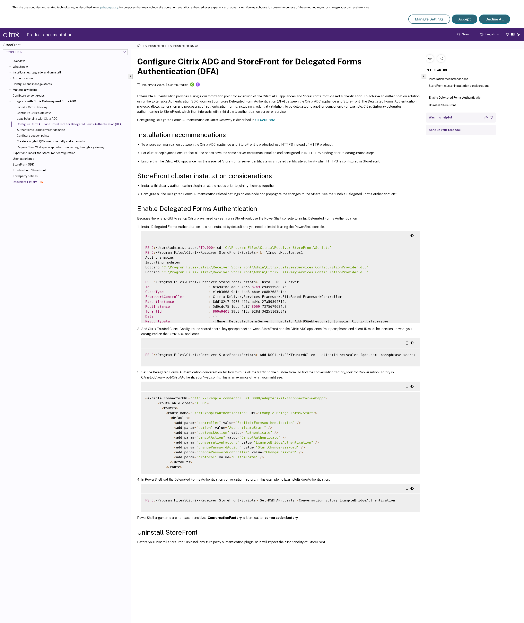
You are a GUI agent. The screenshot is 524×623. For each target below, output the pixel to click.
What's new (20, 66)
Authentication (23, 78)
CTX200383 (265, 120)
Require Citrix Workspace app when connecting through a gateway (60, 147)
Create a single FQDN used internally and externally (51, 141)
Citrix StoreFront (155, 45)
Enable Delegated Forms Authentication (455, 97)
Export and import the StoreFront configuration (44, 153)
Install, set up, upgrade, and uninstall (37, 72)
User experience (23, 158)
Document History (25, 182)
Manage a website (25, 89)
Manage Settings (429, 19)
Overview (19, 61)
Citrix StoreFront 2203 (184, 45)
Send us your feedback (445, 130)
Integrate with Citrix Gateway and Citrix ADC (44, 101)
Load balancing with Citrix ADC (37, 118)
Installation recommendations (448, 79)
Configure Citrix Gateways (34, 113)
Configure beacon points (33, 135)
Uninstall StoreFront (442, 105)
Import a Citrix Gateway (32, 107)
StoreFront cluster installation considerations (459, 85)
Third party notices (25, 176)
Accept (464, 19)
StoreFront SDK (23, 164)
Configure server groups (29, 95)
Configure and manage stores (32, 84)
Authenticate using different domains (41, 130)
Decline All (495, 19)
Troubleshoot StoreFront (29, 170)
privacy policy (109, 7)
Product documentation (49, 34)
